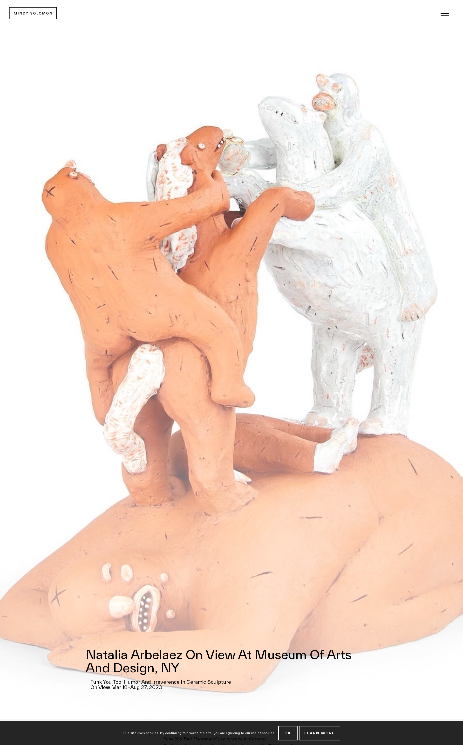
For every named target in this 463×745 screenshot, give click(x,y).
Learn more (319, 733)
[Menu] (445, 13)
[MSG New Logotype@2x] (33, 13)
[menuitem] (445, 13)
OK (288, 733)
